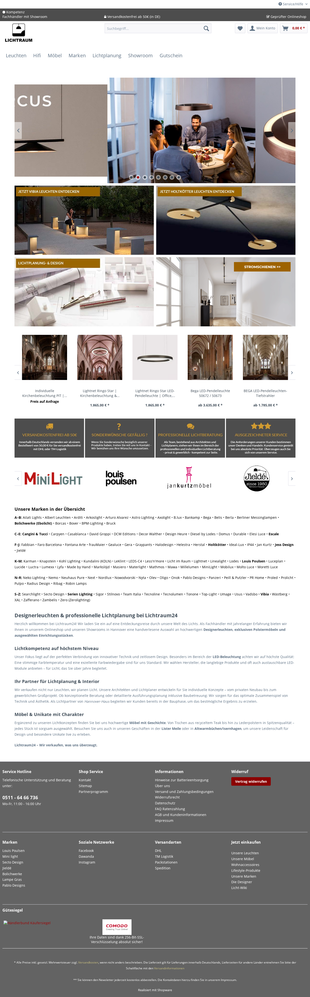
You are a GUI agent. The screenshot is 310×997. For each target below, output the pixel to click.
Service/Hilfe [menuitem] (293, 4)
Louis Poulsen (253, 561)
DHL (158, 850)
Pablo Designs (13, 885)
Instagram (87, 862)
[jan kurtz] (189, 478)
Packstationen (166, 862)
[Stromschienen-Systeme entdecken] (225, 291)
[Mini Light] (53, 478)
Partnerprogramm (93, 791)
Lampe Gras (12, 879)
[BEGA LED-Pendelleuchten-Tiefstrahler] (265, 357)
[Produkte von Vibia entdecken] (84, 220)
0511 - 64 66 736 (20, 797)
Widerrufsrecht (167, 797)
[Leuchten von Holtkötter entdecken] (225, 220)
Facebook (86, 850)
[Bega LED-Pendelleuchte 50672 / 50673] (210, 357)
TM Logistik (164, 856)
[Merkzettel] (240, 28)
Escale (274, 534)
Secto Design (12, 862)
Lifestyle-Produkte (245, 870)
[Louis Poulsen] (121, 478)
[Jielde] (256, 478)
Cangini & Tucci (35, 534)
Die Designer (241, 882)
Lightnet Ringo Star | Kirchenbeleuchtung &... (100, 393)
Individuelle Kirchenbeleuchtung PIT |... (44, 393)
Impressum (164, 820)
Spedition (162, 868)
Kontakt (85, 780)
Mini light (10, 856)
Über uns (162, 785)
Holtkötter (217, 544)
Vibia (265, 594)
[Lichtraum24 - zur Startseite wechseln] (18, 36)
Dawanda (86, 856)
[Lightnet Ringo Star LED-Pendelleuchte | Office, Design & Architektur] (155, 357)
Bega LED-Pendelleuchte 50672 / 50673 (210, 393)
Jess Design (284, 544)
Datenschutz (165, 803)
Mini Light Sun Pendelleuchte (155, 130)
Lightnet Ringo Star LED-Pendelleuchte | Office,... (155, 393)
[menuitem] (158, 31)
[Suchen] (206, 28)
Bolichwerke (12, 874)
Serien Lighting (80, 594)
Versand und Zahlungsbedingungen (184, 791)
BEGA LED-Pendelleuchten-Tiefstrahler (265, 393)
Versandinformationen (169, 968)
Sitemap (85, 785)
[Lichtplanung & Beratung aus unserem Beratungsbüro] (84, 291)
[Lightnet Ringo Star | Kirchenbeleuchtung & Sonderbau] (100, 357)
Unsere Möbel (242, 859)
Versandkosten (88, 962)
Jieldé (6, 868)
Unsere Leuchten (245, 853)
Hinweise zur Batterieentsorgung (182, 780)
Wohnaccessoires (245, 864)
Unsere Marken (243, 876)
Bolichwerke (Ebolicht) (33, 523)
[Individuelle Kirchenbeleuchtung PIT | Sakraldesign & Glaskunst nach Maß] (45, 357)
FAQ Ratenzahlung (170, 809)
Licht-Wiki (239, 887)
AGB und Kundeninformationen (180, 814)
